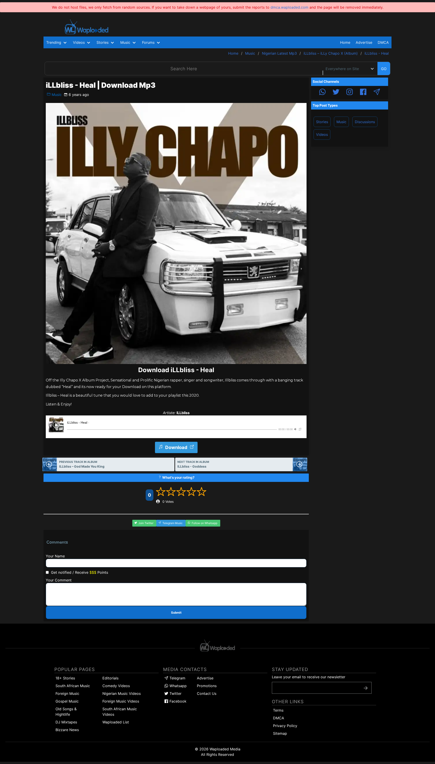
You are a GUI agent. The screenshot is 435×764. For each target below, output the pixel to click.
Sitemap (280, 733)
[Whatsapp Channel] (322, 92)
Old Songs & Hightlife (66, 712)
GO (384, 68)
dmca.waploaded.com (289, 7)
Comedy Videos (116, 685)
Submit (176, 612)
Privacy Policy (285, 725)
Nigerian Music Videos (121, 693)
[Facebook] (363, 92)
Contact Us (206, 693)
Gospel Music (67, 701)
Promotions (207, 685)
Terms (278, 710)
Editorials (110, 678)
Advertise (205, 678)
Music (56, 94)
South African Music (73, 685)
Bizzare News (67, 729)
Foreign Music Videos (120, 701)
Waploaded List (115, 722)
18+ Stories (65, 678)
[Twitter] (336, 92)
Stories (322, 122)
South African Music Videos (119, 712)
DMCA (383, 42)
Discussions (365, 122)
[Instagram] (350, 92)
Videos (322, 134)
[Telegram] (377, 92)
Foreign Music (67, 693)
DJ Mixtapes (66, 722)
